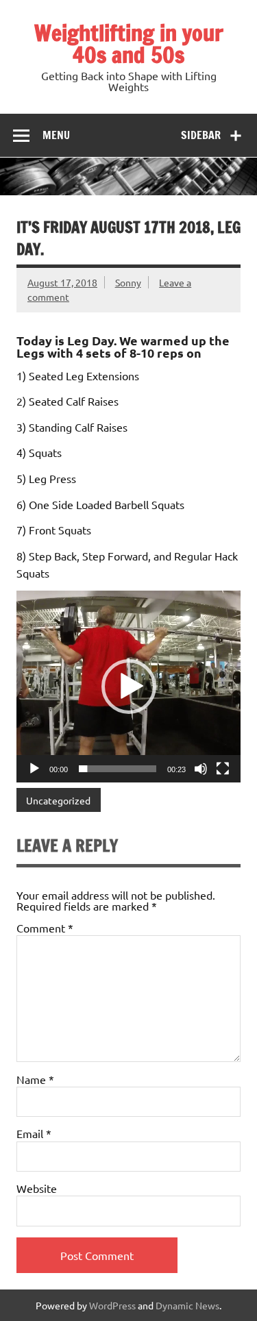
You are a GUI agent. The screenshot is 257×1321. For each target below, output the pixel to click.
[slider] (117, 768)
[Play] (34, 769)
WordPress (112, 1305)
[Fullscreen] (223, 769)
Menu (56, 135)
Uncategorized (58, 800)
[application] (128, 686)
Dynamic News (187, 1305)
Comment (44, 927)
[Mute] (201, 769)
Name (35, 1079)
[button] (128, 686)
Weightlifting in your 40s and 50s (128, 44)
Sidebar (201, 135)
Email (33, 1133)
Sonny (128, 282)
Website (36, 1188)
